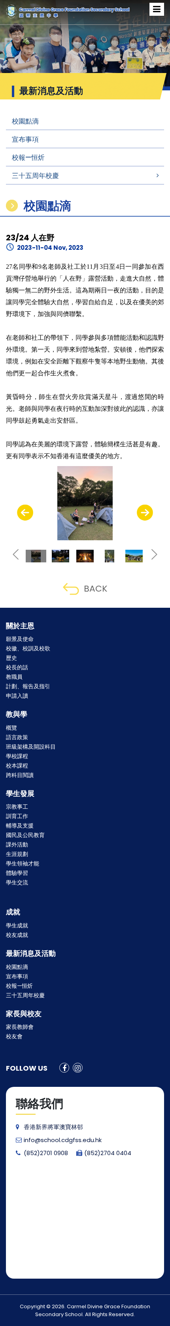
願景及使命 (20, 639)
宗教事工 (17, 807)
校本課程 (17, 766)
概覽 (11, 728)
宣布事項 (25, 139)
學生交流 (17, 882)
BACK (96, 588)
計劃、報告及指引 (28, 686)
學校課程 (17, 756)
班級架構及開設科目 (31, 747)
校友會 (14, 1036)
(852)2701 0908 (46, 1153)
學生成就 (17, 925)
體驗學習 (17, 873)
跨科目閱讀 (20, 775)
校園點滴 (25, 121)
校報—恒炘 (28, 157)
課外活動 (17, 844)
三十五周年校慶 (35, 175)
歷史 (11, 658)
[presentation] (25, 513)
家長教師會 (20, 1027)
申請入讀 (17, 696)
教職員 (14, 677)
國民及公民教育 (25, 835)
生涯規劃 (17, 854)
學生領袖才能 (22, 863)
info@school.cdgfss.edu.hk (63, 1140)
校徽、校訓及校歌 (28, 648)
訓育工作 (17, 816)
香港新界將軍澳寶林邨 (53, 1127)
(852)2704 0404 (107, 1153)
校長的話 (17, 667)
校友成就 (17, 935)
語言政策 (17, 737)
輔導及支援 (20, 826)
